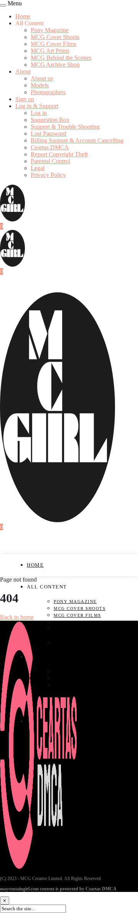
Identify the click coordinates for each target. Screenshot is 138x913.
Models (40, 85)
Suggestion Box (50, 119)
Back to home (17, 617)
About (23, 71)
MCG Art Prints (50, 51)
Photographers (48, 92)
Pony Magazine (50, 30)
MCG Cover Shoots (55, 37)
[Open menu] (3, 5)
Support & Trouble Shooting (65, 126)
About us (42, 78)
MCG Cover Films (53, 44)
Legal (37, 168)
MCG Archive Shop (55, 64)
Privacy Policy (48, 175)
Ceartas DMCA (50, 147)
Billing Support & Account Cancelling (77, 140)
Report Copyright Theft (59, 154)
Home (22, 16)
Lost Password (48, 133)
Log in (39, 113)
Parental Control (50, 161)
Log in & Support (36, 106)
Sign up (24, 99)
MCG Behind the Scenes (61, 57)
